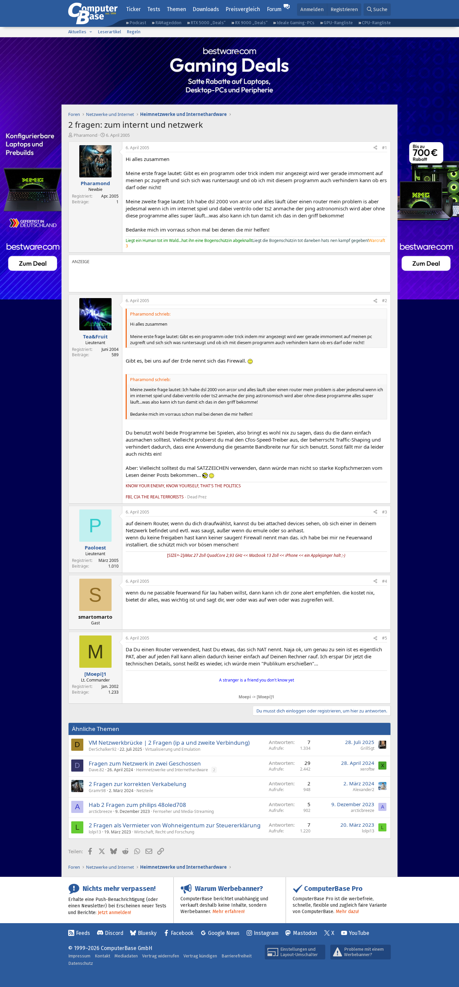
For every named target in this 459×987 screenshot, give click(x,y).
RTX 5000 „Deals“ (208, 22)
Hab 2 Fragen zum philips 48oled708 (137, 805)
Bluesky (147, 933)
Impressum (79, 955)
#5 (384, 638)
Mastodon (305, 933)
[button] (90, 32)
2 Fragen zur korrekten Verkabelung (137, 784)
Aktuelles (77, 31)
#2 (384, 300)
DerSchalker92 (103, 749)
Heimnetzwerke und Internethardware (172, 770)
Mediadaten (126, 955)
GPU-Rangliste (338, 22)
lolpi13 (95, 832)
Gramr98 (97, 790)
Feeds (83, 933)
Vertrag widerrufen (160, 955)
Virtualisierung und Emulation (172, 749)
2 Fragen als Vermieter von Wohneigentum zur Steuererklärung (174, 825)
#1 (384, 148)
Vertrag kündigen (200, 955)
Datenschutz (80, 963)
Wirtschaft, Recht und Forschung (164, 832)
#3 (384, 512)
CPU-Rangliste (376, 22)
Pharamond (85, 135)
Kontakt (102, 955)
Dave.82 (96, 770)
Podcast (137, 22)
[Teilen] (375, 148)
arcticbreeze (100, 811)
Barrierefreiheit (236, 955)
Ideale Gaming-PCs (296, 22)
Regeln (133, 31)
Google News (224, 933)
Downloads (206, 9)
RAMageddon (168, 22)
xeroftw (367, 769)
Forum (274, 9)
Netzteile (144, 790)
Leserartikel (109, 31)
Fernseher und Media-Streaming (183, 811)
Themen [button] (176, 9)
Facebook (182, 933)
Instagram (266, 933)
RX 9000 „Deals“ (251, 22)
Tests (153, 9)
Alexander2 (363, 789)
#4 (384, 581)
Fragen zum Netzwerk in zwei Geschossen (145, 763)
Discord (114, 933)
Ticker (133, 9)
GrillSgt (367, 748)
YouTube (359, 933)
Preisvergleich (242, 9)
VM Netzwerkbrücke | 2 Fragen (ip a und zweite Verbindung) (169, 742)
